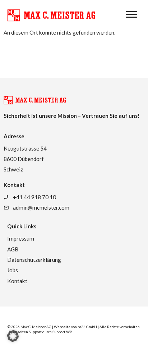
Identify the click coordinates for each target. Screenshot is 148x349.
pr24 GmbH (87, 327)
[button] (13, 336)
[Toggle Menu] (131, 14)
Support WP (62, 332)
